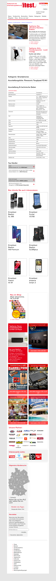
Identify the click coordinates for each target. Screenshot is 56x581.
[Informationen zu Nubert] (19, 442)
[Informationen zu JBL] (25, 438)
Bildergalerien (18, 552)
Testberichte (16, 16)
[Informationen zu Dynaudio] (40, 431)
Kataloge (16, 554)
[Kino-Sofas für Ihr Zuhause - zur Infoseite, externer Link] (18, 35)
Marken (31, 16)
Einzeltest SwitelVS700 (33, 214)
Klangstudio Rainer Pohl (17, 509)
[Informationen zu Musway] (12, 442)
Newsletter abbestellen (16, 535)
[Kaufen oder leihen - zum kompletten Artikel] (18, 59)
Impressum (17, 560)
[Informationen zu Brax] (33, 431)
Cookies (16, 567)
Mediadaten (17, 562)
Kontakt (16, 569)
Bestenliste (24, 16)
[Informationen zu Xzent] (25, 446)
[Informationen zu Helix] (12, 438)
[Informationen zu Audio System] (19, 431)
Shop (16, 18)
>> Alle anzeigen (33, 43)
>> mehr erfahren (14, 319)
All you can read (23, 18)
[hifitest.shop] (38, 461)
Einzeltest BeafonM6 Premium (13, 247)
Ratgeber (10, 18)
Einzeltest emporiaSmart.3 (33, 280)
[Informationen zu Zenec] (33, 446)
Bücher (16, 546)
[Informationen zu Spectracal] (40, 442)
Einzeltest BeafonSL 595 (12, 214)
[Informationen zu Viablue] (18, 446)
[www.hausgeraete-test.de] (19, 461)
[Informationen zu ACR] (12, 431)
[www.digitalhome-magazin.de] (12, 461)
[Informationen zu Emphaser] (12, 435)
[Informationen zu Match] (33, 438)
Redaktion (17, 549)
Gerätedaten (17, 551)
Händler (44, 16)
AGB (15, 564)
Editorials (16, 559)
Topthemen (17, 557)
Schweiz (13, 497)
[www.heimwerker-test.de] (26, 461)
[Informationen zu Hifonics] (19, 438)
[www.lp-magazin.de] (32, 461)
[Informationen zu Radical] (33, 442)
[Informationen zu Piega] (26, 442)
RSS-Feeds (17, 556)
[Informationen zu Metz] (40, 438)
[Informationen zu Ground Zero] (39, 435)
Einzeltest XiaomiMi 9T (12, 280)
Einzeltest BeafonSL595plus (33, 247)
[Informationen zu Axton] (26, 431)
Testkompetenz (18, 548)
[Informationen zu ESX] (18, 435)
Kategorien (37, 16)
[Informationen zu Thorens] (12, 446)
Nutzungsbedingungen (20, 570)
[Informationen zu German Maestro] (33, 435)
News (10, 16)
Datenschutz (17, 565)
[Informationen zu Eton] (25, 435)
